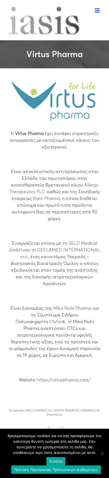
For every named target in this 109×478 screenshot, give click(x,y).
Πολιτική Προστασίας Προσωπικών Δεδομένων (56, 469)
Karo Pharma (46, 198)
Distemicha (54, 414)
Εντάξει (56, 461)
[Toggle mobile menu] (98, 10)
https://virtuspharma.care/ (63, 380)
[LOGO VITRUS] (54, 79)
